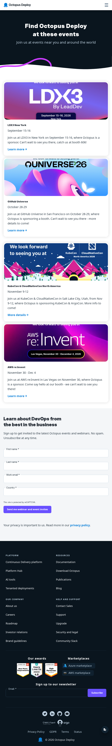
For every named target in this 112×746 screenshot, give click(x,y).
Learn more (16, 149)
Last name (11, 461)
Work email (12, 474)
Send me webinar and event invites (27, 509)
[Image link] (23, 670)
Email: (11, 688)
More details (17, 315)
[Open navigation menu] (106, 5)
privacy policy (80, 525)
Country (10, 487)
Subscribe (97, 692)
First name (11, 449)
